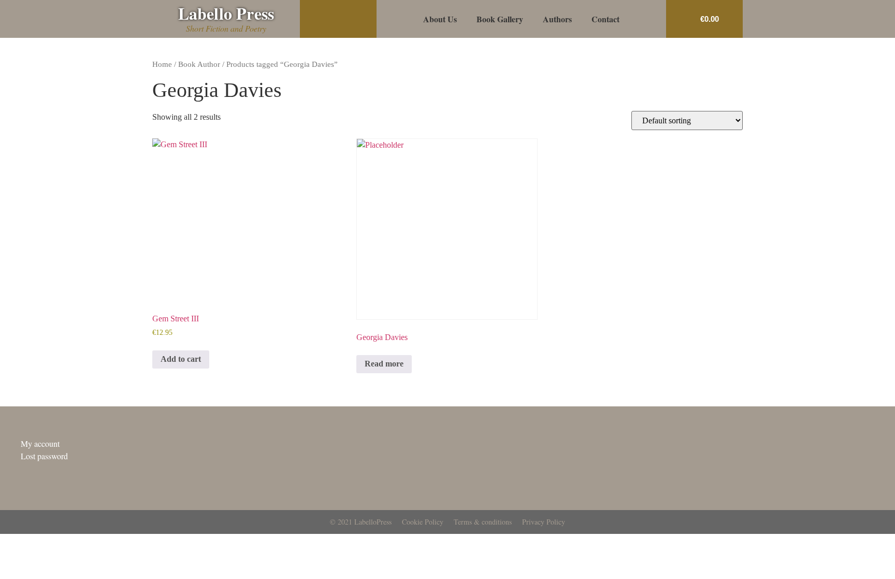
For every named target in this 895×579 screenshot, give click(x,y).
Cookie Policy (422, 522)
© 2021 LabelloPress (361, 522)
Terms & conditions (483, 522)
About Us (440, 19)
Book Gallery (500, 19)
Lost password (44, 455)
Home (162, 64)
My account (40, 443)
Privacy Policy (543, 522)
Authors (557, 19)
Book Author (199, 64)
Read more (384, 363)
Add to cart (181, 359)
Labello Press (226, 13)
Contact (605, 19)
